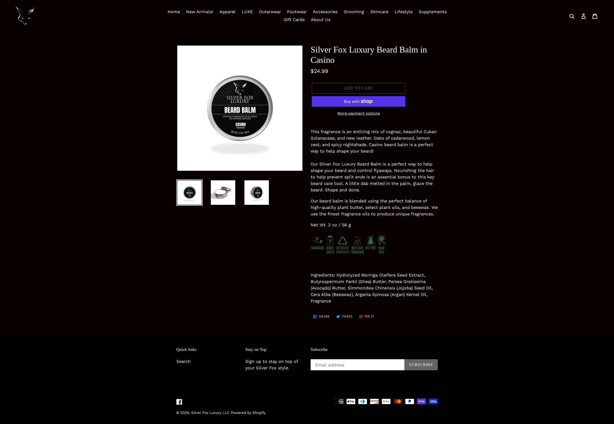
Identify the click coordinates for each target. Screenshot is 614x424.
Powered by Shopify (248, 413)
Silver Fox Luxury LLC (210, 413)
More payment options (358, 113)
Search (183, 361)
